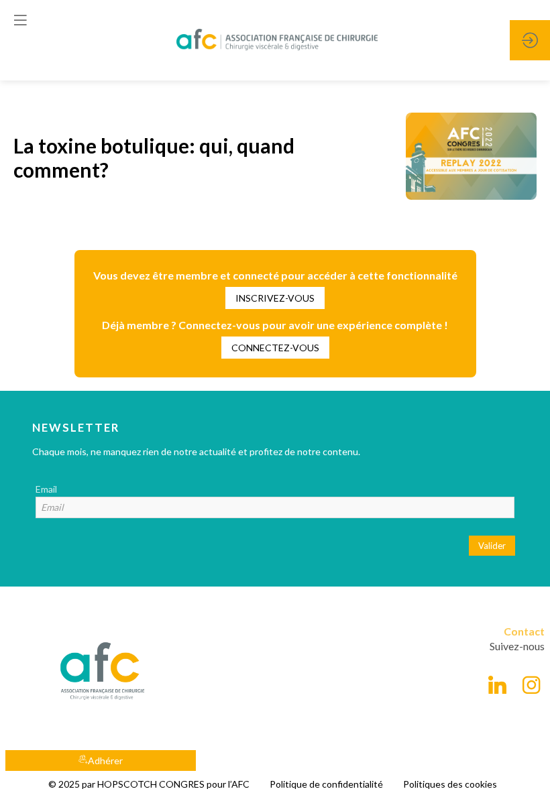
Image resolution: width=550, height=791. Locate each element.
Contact (524, 631)
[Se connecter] (530, 40)
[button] (275, 298)
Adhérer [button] (105, 760)
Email (46, 489)
